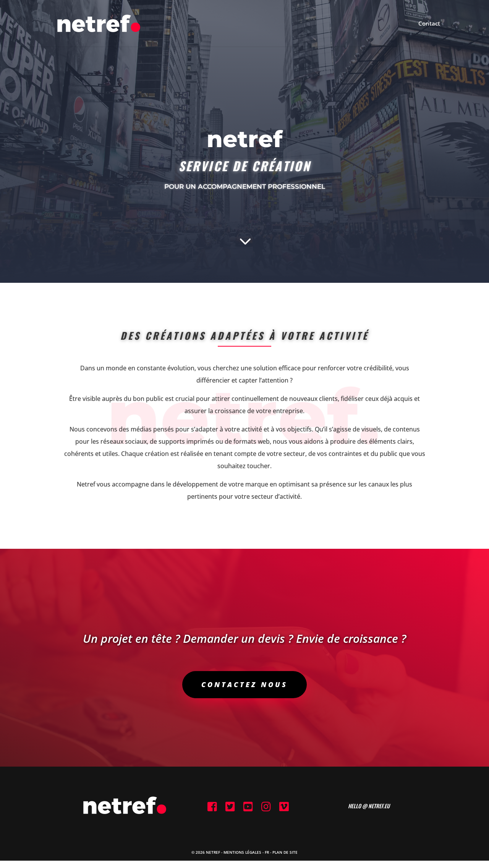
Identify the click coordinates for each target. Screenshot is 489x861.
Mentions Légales (242, 852)
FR (267, 852)
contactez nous (244, 684)
